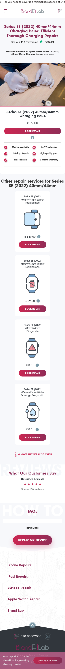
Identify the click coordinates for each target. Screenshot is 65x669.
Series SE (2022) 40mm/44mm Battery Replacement (32, 264)
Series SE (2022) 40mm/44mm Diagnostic (32, 328)
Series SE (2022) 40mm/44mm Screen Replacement (32, 199)
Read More (32, 528)
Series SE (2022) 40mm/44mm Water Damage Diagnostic (32, 392)
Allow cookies (48, 660)
